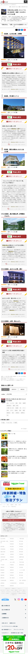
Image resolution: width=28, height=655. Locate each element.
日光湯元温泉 (3, 580)
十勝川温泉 (21, 538)
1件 (16, 284)
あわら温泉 (12, 562)
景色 (20, 410)
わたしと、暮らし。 (22, 590)
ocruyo (12, 590)
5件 (16, 112)
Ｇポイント (20, 588)
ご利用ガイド (13, 588)
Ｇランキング (3, 590)
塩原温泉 (12, 551)
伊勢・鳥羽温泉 (22, 580)
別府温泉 (12, 575)
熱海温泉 (2, 585)
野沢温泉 (21, 551)
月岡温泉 (12, 554)
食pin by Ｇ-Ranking (22, 593)
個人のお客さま (6, 605)
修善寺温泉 (21, 557)
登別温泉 (12, 538)
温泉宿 (16, 410)
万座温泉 (12, 549)
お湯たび (16, 590)
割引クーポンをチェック (15, 68)
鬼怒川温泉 (3, 551)
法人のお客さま (6, 609)
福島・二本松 (15, 405)
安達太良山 (9, 405)
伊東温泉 (12, 557)
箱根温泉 (12, 580)
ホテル (11, 410)
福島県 (24, 403)
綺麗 (24, 410)
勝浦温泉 (2, 570)
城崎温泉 (2, 567)
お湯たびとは (7, 588)
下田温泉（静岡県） (4, 560)
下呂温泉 (2, 564)
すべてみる (23, 428)
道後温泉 (12, 570)
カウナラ (23, 591)
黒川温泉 (21, 575)
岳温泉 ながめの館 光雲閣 (13, 33)
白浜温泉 (21, 567)
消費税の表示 (12, 623)
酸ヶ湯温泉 (12, 577)
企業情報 (4, 614)
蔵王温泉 (2, 546)
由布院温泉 (21, 583)
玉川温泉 (21, 577)
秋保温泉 (12, 543)
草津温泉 (21, 546)
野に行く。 (19, 591)
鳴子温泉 (21, 541)
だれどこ (8, 590)
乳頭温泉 (12, 541)
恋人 (8, 403)
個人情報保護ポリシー (7, 629)
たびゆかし (8, 593)
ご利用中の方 (5, 618)
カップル (12, 403)
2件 (16, 231)
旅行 (13, 412)
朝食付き (8, 412)
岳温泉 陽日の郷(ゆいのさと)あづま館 (14, 150)
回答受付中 (14, 389)
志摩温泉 (2, 583)
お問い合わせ (5, 623)
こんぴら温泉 (22, 570)
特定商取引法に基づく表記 (17, 632)
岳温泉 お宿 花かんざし (12, 321)
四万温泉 (21, 549)
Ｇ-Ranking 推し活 (14, 593)
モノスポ (14, 591)
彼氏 (16, 403)
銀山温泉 (12, 546)
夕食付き (17, 412)
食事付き (22, 412)
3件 (16, 167)
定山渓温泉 (3, 538)
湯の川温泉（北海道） (4, 542)
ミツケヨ (2, 593)
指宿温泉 (12, 585)
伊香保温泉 (3, 549)
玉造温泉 (12, 572)
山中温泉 (21, 559)
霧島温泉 (2, 577)
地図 (12, 61)
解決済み (22, 389)
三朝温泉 (2, 572)
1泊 (7, 415)
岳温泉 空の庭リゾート (11, 96)
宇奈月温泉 (21, 562)
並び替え (3, 394)
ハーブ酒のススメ (13, 594)
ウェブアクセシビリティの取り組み (10, 626)
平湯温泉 (12, 564)
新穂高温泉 (21, 564)
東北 (20, 403)
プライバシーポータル (18, 629)
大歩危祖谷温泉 (13, 583)
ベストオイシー (8, 591)
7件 (16, 59)
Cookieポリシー (5, 632)
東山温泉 (21, 543)
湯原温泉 (2, 575)
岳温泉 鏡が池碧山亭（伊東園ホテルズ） (14, 215)
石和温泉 (21, 554)
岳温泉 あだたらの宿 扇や (13, 269)
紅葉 (8, 410)
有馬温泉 (12, 567)
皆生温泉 (21, 572)
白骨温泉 (2, 554)
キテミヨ (3, 591)
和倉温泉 (12, 559)
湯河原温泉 (3, 557)
